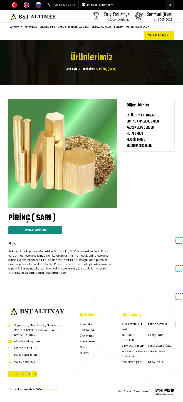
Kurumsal (31, 27)
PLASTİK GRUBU (136, 140)
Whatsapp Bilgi (36, 230)
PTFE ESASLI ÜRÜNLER (160, 346)
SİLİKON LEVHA (156, 351)
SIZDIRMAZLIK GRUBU (139, 146)
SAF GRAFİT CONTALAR (128, 337)
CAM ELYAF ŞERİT (132, 362)
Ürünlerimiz (47, 27)
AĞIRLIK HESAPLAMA (137, 27)
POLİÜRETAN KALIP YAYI (132, 327)
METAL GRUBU (135, 134)
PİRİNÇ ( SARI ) (156, 335)
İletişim (118, 27)
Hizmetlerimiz (88, 341)
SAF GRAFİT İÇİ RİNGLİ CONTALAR (134, 354)
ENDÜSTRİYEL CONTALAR (141, 115)
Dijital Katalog (101, 27)
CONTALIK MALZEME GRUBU (143, 121)
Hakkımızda (87, 330)
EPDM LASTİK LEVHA (133, 346)
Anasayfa (16, 27)
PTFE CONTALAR (157, 324)
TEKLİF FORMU (158, 35)
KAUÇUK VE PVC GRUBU (140, 127)
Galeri (62, 27)
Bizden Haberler (78, 27)
